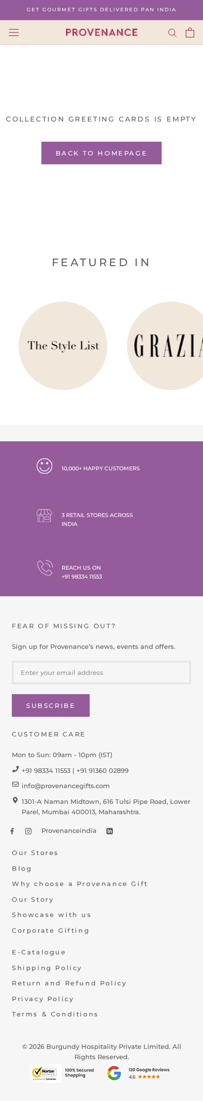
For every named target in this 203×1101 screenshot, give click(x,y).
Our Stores (35, 852)
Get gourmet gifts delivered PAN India (101, 9)
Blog (22, 868)
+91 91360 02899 (102, 770)
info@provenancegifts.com (66, 786)
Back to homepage (102, 153)
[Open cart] (190, 32)
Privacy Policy (43, 999)
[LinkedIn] (109, 831)
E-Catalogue (39, 952)
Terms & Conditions (55, 1014)
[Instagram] (28, 831)
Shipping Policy (47, 968)
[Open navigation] (14, 32)
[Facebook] (12, 831)
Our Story (33, 899)
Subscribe (50, 705)
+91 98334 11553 (82, 576)
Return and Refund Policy (69, 983)
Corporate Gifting (51, 930)
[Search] (172, 32)
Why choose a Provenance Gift (80, 883)
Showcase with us (52, 914)
